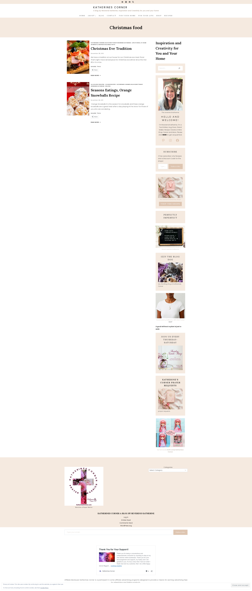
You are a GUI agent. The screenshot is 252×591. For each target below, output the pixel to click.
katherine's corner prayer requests (170, 382)
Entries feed (126, 520)
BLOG (101, 16)
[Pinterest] (122, 2)
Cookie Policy (44, 588)
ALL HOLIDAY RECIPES (97, 84)
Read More (96, 75)
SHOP (159, 16)
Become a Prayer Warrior (83, 507)
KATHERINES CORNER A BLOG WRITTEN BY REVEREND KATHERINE (111, 43)
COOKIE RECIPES (110, 84)
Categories (168, 467)
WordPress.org (126, 526)
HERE (164, 135)
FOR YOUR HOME (127, 16)
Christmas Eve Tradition (111, 48)
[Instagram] (126, 2)
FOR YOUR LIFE (146, 16)
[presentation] (80, 57)
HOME (82, 16)
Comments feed (126, 523)
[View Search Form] (133, 2)
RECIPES (168, 16)
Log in (126, 517)
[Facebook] (129, 2)
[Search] (179, 68)
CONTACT (111, 16)
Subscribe (175, 166)
